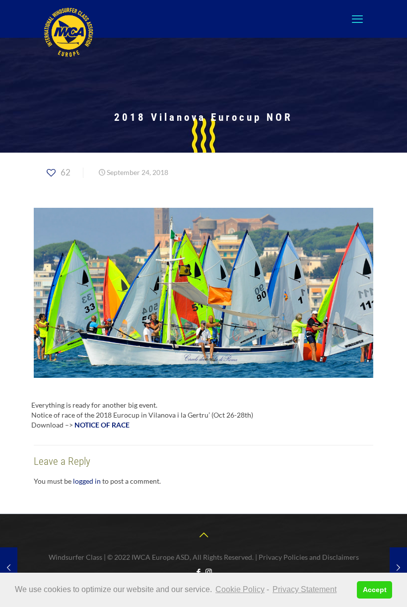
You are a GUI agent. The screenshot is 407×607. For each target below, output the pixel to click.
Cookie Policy (240, 589)
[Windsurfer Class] (68, 32)
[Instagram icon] (208, 571)
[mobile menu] (357, 18)
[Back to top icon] (203, 534)
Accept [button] (375, 590)
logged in (87, 481)
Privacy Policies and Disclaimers (309, 557)
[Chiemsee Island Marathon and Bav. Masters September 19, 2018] (8, 567)
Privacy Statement (304, 589)
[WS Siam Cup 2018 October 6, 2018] (398, 567)
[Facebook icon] (198, 571)
